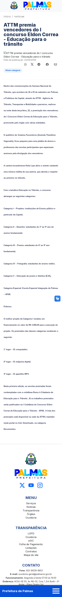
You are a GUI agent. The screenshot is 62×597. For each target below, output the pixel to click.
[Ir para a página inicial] (31, 5)
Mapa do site (31, 555)
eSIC (31, 540)
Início (7, 16)
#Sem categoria (12, 70)
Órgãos (31, 514)
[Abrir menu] (56, 591)
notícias (19, 16)
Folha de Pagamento (31, 544)
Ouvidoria (31, 517)
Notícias (31, 506)
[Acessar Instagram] (40, 485)
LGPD (31, 533)
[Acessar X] (22, 485)
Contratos (31, 551)
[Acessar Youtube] (31, 485)
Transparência (31, 510)
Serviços (31, 503)
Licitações (31, 547)
